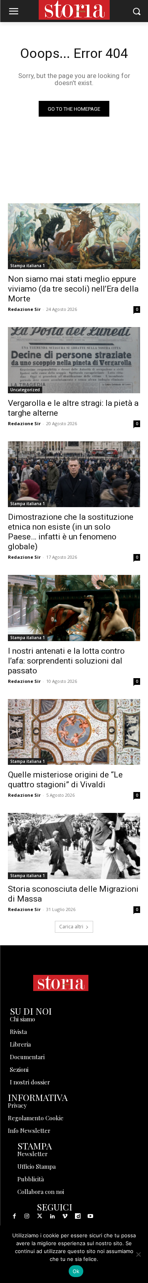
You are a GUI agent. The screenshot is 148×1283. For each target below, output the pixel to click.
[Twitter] (39, 1216)
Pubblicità (30, 1179)
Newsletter (32, 1154)
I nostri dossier (30, 1082)
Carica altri (71, 926)
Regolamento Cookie (36, 1118)
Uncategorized (25, 389)
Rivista (18, 1032)
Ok (76, 1271)
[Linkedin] (52, 1216)
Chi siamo (22, 1019)
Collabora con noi (40, 1192)
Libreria (20, 1044)
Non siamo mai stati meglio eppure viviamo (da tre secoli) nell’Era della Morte (73, 288)
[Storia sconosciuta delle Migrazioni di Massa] (74, 846)
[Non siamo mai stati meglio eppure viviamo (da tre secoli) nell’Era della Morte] (74, 236)
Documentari (27, 1057)
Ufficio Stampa (36, 1166)
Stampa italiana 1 (27, 265)
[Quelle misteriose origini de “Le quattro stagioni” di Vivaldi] (74, 732)
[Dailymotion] (77, 1216)
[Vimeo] (65, 1216)
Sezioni (19, 1069)
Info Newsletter (29, 1130)
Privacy (17, 1105)
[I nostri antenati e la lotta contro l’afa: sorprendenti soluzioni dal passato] (74, 608)
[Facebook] (14, 1216)
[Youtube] (90, 1216)
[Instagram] (27, 1216)
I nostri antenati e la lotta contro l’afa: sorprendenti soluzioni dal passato (66, 660)
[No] (138, 1254)
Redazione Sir (24, 309)
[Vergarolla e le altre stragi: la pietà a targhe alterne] (74, 360)
